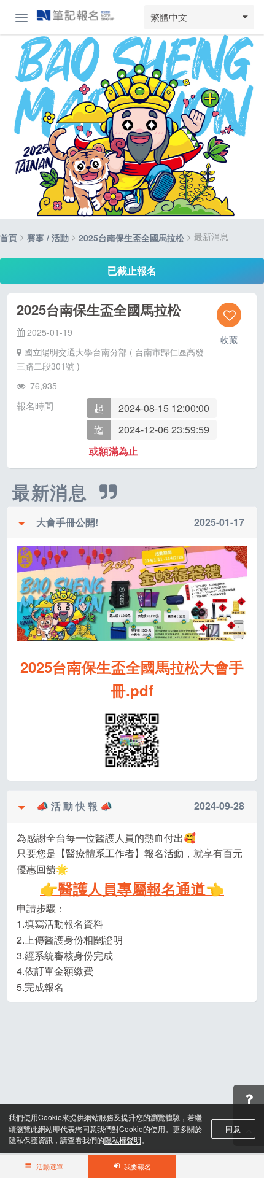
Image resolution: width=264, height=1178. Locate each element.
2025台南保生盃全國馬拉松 (131, 237)
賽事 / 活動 (48, 237)
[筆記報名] (75, 16)
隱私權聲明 (122, 1139)
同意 (233, 1128)
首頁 (8, 237)
